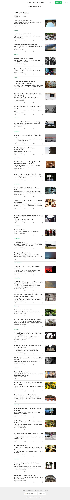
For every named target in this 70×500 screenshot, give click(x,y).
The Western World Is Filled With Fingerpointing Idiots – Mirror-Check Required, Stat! (27, 124)
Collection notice (44, 490)
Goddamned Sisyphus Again (23, 20)
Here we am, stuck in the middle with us (23, 219)
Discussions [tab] (24, 16)
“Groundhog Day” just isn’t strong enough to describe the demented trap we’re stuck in (27, 23)
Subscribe (58, 2)
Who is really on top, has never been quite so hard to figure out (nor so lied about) (28, 425)
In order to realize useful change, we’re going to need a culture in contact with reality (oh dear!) (27, 337)
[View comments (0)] (25, 27)
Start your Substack (31, 493)
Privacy (34, 490)
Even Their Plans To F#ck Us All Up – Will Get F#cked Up (28, 95)
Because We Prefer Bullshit (23, 34)
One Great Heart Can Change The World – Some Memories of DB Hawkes (28, 162)
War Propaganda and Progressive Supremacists (25, 148)
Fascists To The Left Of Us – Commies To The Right (28, 216)
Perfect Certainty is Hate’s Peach (25, 395)
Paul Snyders (21, 25)
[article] (35, 23)
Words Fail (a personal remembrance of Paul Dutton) (28, 358)
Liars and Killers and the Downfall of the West (27, 136)
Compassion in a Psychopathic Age (25, 44)
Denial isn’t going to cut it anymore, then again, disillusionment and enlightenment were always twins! (27, 349)
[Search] (50, 2)
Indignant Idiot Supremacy (23, 253)
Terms (38, 490)
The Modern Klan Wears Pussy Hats (22, 151)
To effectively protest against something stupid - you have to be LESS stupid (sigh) (28, 478)
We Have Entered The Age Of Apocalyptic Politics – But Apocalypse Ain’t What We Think (27, 60)
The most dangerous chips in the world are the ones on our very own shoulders (28, 47)
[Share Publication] (53, 2)
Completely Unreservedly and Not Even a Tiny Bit (27, 267)
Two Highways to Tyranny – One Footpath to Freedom (28, 201)
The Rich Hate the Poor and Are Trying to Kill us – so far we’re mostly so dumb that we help (28, 139)
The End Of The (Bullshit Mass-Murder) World (27, 188)
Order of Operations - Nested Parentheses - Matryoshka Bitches (28, 422)
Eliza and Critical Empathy (23, 310)
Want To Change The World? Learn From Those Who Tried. (28, 70)
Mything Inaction (20, 242)
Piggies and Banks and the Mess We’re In (27, 174)
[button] (30, 6)
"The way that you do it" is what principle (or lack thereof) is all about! (28, 452)
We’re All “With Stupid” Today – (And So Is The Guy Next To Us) (27, 334)
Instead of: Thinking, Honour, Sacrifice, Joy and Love (28, 409)
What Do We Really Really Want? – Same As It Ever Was (28, 383)
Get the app (42, 493)
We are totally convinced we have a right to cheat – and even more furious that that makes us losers (28, 413)
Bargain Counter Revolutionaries (25, 69)
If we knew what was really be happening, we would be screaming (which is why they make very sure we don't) (27, 286)
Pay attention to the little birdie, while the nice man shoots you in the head (28, 36)
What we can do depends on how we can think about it (27, 311)
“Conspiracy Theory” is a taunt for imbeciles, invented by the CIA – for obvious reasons (28, 176)
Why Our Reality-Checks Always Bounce (27, 319)
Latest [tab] (16, 16)
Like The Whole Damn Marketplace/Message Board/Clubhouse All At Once (28, 447)
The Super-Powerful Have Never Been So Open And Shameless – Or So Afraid (26, 98)
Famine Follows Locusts (21, 372)
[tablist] (21, 16)
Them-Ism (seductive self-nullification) (27, 122)
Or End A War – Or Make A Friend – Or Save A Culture (27, 231)
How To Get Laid (19, 230)
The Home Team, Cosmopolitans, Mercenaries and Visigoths (24, 82)
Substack (28, 497)
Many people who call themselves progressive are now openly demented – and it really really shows (27, 270)
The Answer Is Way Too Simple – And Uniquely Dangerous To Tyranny (28, 110)
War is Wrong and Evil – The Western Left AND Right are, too (28, 346)
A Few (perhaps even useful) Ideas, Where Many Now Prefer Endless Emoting (28, 437)
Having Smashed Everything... (24, 58)
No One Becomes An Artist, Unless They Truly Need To (27, 361)
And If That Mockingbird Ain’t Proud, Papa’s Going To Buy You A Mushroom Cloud (28, 283)
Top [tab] (20, 16)
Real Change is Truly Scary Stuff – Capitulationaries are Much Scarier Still (28, 386)
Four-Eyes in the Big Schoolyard (24, 475)
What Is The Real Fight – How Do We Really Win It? (28, 107)
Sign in (66, 2)
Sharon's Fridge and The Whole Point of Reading (27, 464)
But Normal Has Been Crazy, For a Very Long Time (28, 434)
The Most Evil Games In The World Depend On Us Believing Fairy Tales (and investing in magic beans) (28, 244)
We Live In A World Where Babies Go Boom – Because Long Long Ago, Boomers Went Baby (28, 374)
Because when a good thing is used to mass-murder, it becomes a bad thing (28, 295)
